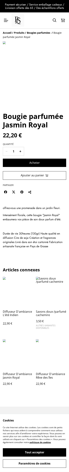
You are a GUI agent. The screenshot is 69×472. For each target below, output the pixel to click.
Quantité (8, 144)
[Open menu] (6, 20)
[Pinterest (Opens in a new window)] (21, 192)
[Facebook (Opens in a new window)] (5, 192)
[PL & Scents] (18, 20)
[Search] (54, 20)
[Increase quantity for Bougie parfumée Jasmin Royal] (20, 151)
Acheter (34, 163)
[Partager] (30, 192)
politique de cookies (40, 442)
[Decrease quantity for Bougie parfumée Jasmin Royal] (6, 151)
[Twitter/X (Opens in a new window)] (13, 192)
